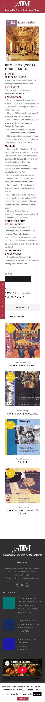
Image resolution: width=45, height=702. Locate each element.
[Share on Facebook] (15, 297)
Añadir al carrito (17, 279)
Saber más (23, 698)
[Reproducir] (5, 678)
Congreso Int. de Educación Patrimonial (27, 642)
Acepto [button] (37, 694)
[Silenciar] (37, 679)
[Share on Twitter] (18, 297)
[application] (22, 670)
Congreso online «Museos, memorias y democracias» (29, 624)
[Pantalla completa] (41, 678)
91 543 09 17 (26, 575)
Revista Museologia (23, 293)
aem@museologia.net (30, 578)
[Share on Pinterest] (23, 297)
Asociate (3, 299)
